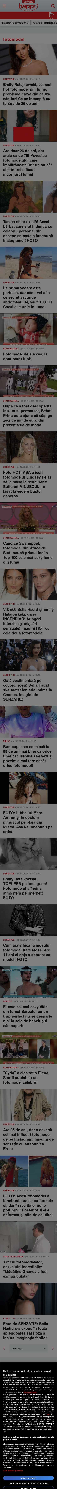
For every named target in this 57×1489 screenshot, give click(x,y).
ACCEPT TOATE (28, 1478)
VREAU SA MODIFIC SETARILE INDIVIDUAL (28, 1483)
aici (48, 1414)
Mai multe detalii (30, 1392)
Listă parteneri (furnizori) (13, 1470)
